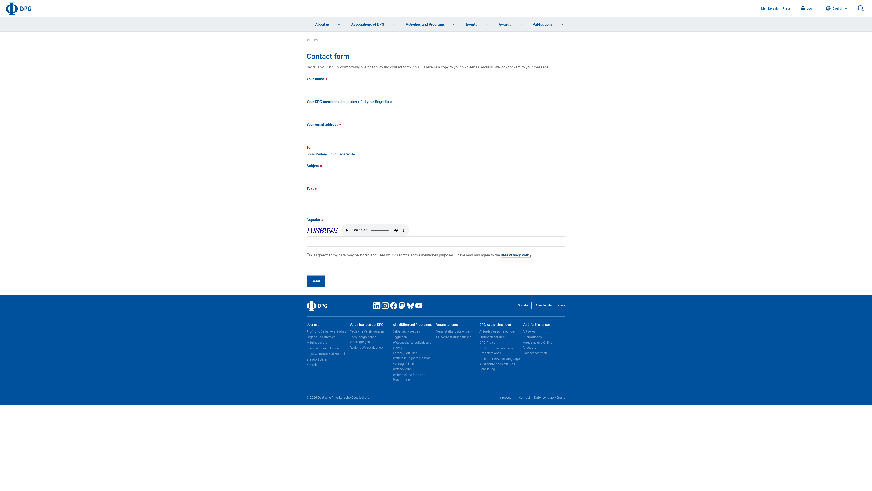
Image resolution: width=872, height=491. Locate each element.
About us (322, 24)
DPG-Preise (487, 342)
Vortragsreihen (403, 364)
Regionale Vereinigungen (367, 347)
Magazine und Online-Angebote (538, 345)
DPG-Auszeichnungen (495, 325)
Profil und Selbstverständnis (326, 331)
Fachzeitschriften (535, 353)
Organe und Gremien (321, 337)
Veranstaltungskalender (453, 331)
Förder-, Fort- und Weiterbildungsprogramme (411, 355)
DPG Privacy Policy (516, 255)
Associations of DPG (367, 24)
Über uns (313, 325)
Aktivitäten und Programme (413, 325)
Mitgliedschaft (317, 342)
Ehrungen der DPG (492, 337)
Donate (523, 305)
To (308, 147)
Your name (316, 79)
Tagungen (400, 337)
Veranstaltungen (448, 325)
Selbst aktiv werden (406, 331)
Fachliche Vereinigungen (367, 331)
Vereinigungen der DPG (367, 325)
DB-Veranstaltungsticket (453, 337)
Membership (770, 8)
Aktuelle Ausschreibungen (497, 331)
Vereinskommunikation (323, 348)
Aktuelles (529, 331)
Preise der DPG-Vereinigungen (500, 359)
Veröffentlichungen (537, 325)
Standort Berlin (317, 359)
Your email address (323, 124)
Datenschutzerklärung (549, 398)
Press (786, 8)
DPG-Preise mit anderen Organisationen (496, 350)
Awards (505, 24)
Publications (542, 24)
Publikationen (532, 337)
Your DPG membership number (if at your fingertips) (349, 102)
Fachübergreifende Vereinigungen (363, 339)
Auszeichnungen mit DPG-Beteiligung (497, 366)
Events (471, 24)
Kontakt (312, 365)
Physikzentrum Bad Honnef (326, 354)
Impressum (506, 398)
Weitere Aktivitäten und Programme (409, 377)
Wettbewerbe (402, 369)
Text (311, 188)
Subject (313, 166)
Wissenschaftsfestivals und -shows (413, 345)
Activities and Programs (425, 24)
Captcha (314, 220)
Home (315, 39)
